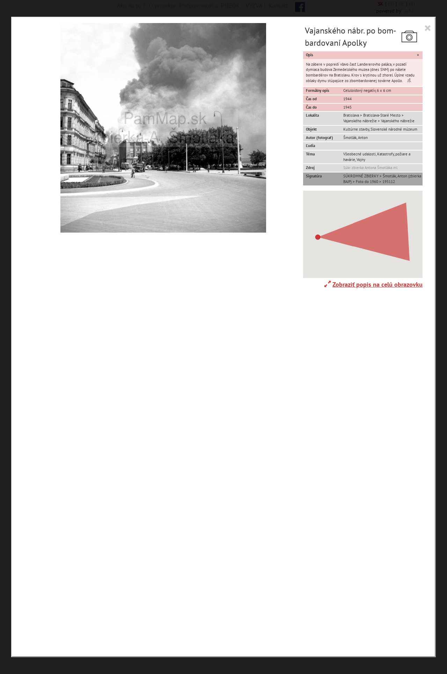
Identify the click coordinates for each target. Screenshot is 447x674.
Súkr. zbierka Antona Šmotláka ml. (370, 167)
